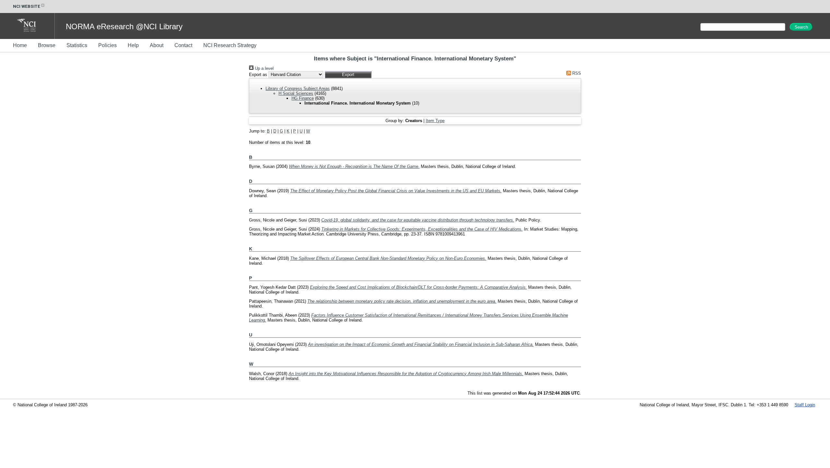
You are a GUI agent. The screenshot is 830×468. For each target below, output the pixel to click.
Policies (107, 45)
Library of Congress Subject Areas (298, 88)
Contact (183, 45)
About (156, 45)
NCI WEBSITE (26, 6)
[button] (348, 74)
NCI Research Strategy (229, 45)
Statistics (76, 45)
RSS (576, 73)
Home (20, 45)
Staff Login (805, 404)
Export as (258, 74)
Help (133, 45)
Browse (46, 45)
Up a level (264, 68)
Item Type (435, 120)
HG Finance (302, 98)
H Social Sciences (296, 93)
